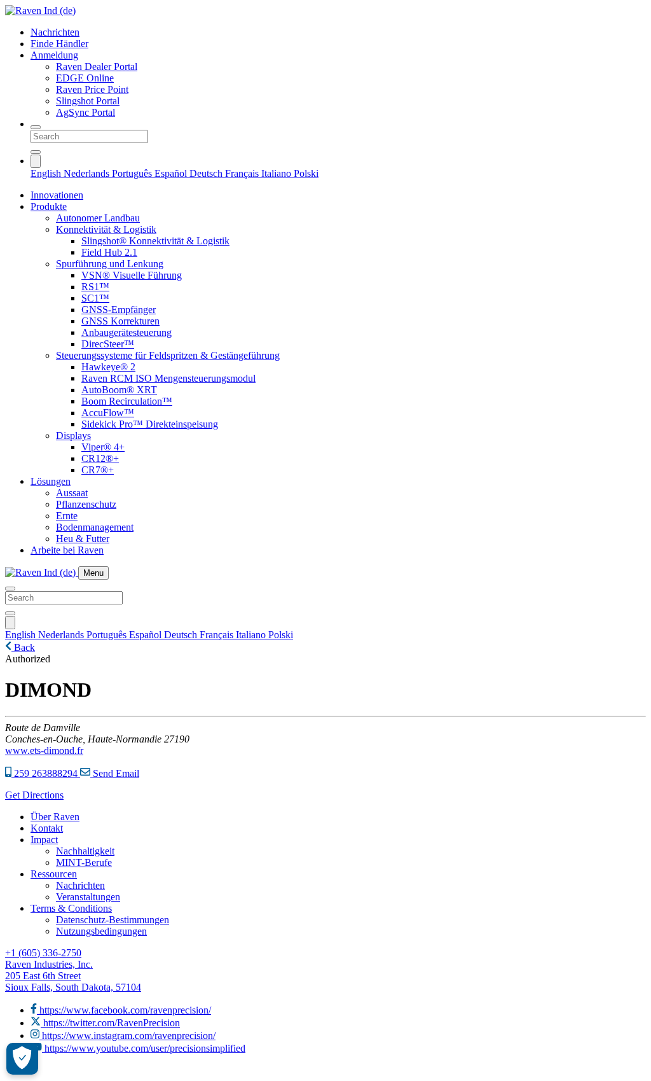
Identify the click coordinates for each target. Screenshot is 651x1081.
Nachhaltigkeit (85, 851)
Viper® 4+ (103, 447)
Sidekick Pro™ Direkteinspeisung (149, 424)
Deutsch (207, 173)
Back (23, 647)
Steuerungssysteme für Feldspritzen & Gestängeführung (168, 355)
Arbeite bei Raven (67, 550)
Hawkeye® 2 (108, 366)
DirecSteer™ (107, 343)
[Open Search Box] (36, 127)
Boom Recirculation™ (126, 401)
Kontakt (47, 828)
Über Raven (55, 816)
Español (171, 173)
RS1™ (95, 286)
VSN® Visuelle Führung (131, 275)
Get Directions (34, 795)
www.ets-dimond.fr (44, 750)
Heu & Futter (82, 538)
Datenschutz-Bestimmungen (112, 919)
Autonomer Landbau (98, 218)
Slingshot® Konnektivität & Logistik (155, 240)
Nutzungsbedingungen (101, 931)
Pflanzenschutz (86, 504)
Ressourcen (54, 873)
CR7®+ (97, 469)
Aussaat (72, 492)
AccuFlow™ (107, 412)
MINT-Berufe (84, 862)
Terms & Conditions (71, 908)
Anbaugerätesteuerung (126, 332)
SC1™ (95, 298)
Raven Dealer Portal (96, 66)
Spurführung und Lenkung (109, 263)
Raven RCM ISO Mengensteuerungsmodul (168, 378)
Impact (44, 839)
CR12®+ (100, 458)
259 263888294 (45, 773)
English (47, 173)
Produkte (49, 206)
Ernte (67, 515)
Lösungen (51, 481)
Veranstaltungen (88, 896)
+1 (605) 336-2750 (43, 952)
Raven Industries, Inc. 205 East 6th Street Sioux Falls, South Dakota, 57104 (73, 976)
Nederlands (88, 173)
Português (133, 173)
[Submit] (36, 152)
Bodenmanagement (95, 527)
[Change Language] (36, 161)
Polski (306, 173)
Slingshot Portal (88, 100)
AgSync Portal (85, 112)
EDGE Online (85, 78)
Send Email (114, 773)
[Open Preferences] (22, 1059)
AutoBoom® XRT (119, 389)
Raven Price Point (92, 89)
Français (243, 173)
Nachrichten (55, 32)
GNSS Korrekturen (120, 321)
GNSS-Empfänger (118, 309)
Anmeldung (54, 55)
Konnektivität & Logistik (106, 229)
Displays (73, 435)
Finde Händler (59, 43)
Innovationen (57, 195)
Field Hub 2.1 (109, 252)
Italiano (277, 173)
